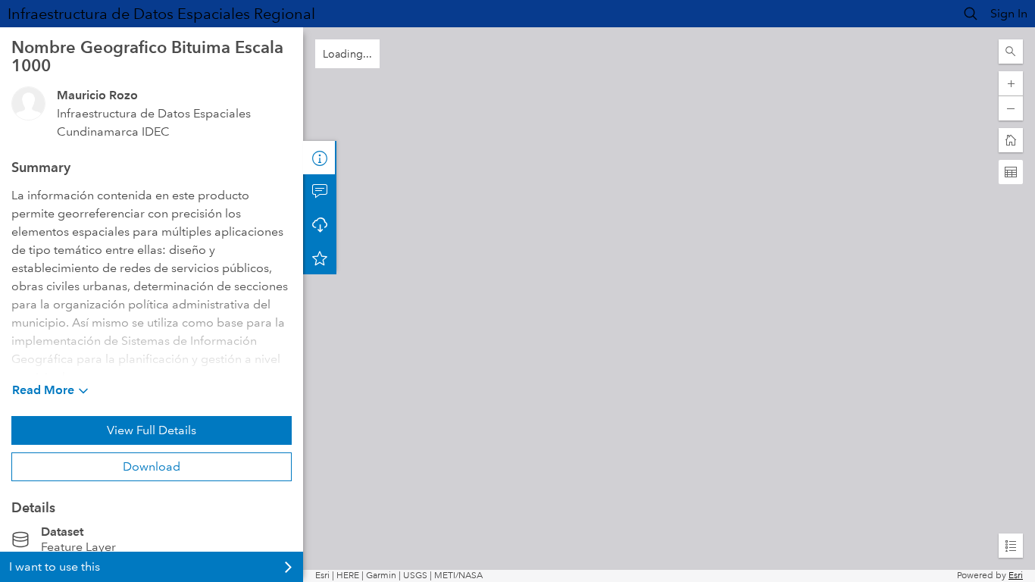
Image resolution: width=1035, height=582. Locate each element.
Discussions (319, 191)
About (319, 157)
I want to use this (54, 566)
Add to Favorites (319, 257)
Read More (43, 390)
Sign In (1008, 13)
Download (151, 466)
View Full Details (151, 430)
